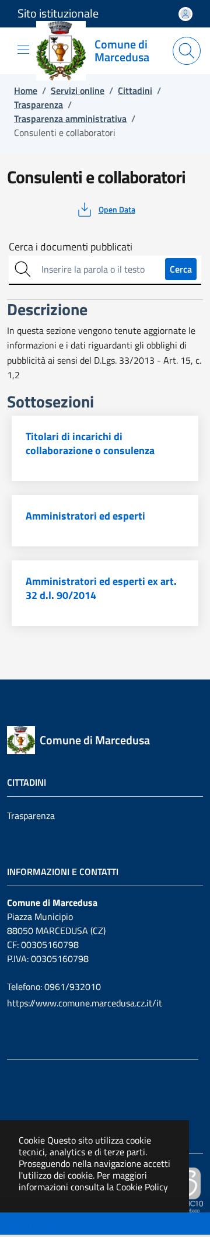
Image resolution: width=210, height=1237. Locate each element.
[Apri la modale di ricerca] (187, 51)
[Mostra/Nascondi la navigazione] (23, 50)
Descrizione (31, 1225)
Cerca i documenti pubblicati (70, 247)
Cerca (181, 269)
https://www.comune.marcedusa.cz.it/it (84, 1003)
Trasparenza (31, 816)
